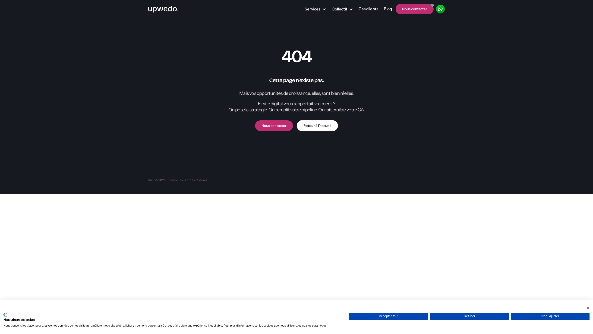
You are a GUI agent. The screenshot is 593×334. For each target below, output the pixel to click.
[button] (315, 9)
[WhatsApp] (440, 9)
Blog (388, 8)
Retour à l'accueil (317, 125)
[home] (163, 9)
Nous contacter (274, 125)
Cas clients (368, 8)
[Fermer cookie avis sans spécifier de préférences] (588, 308)
